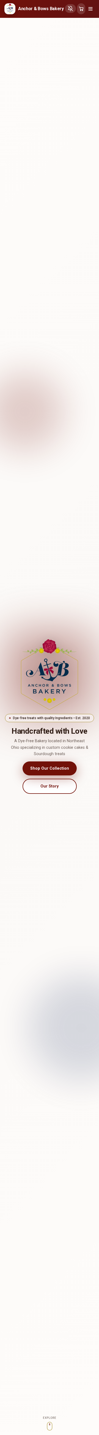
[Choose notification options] (70, 8)
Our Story (49, 786)
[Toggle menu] (90, 8)
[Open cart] (81, 8)
